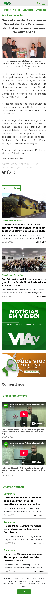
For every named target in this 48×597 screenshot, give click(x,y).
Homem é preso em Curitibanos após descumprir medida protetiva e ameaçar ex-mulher (22, 500)
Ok (24, 592)
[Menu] (43, 3)
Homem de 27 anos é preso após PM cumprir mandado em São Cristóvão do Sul (23, 557)
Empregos (41, 10)
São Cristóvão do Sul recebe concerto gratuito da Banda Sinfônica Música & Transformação (24, 282)
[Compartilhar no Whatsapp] (13, 173)
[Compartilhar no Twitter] (4, 173)
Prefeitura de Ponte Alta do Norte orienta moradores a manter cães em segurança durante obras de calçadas (23, 227)
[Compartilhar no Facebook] (8, 173)
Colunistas (28, 10)
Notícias (6, 10)
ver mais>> (41, 242)
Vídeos (16, 10)
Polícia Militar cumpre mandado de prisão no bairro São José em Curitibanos (22, 529)
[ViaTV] (7, 3)
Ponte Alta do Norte (12, 221)
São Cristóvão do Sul (12, 15)
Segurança (9, 494)
